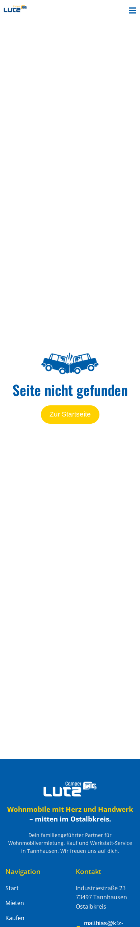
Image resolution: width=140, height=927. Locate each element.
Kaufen (14, 918)
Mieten (14, 903)
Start (12, 888)
